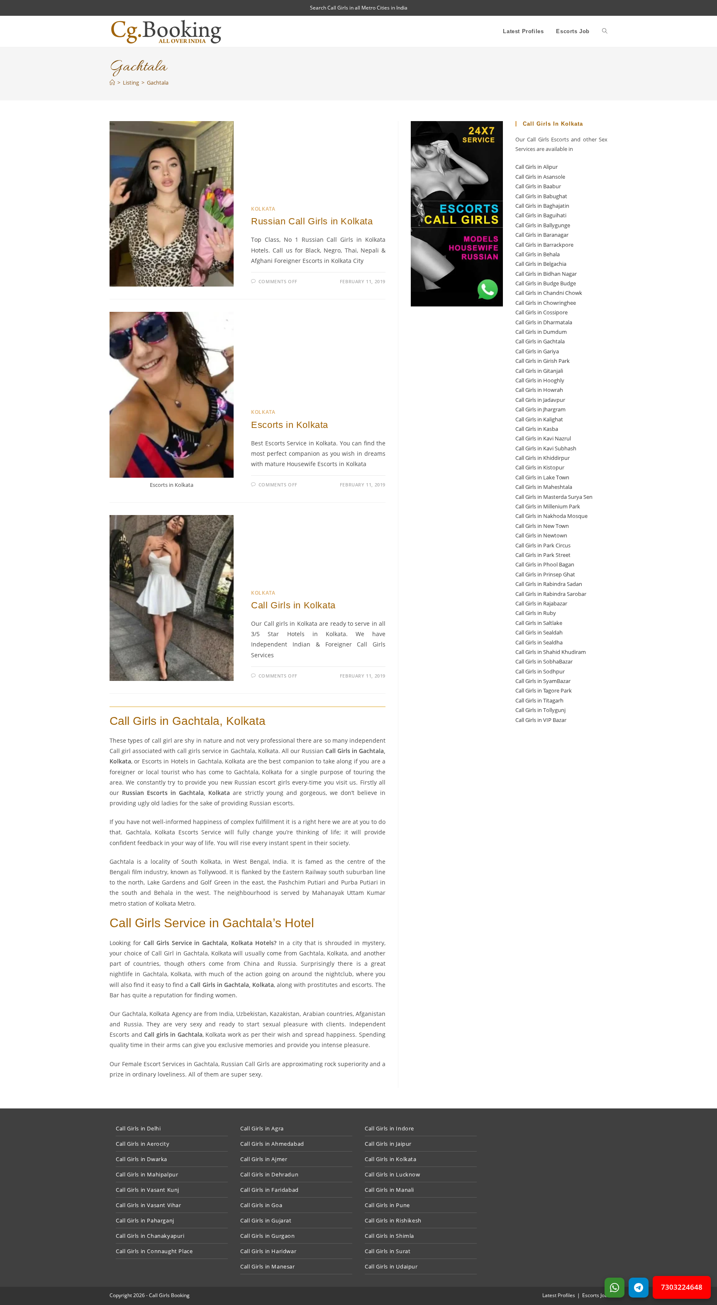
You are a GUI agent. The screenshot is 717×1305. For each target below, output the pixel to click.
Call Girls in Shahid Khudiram (550, 652)
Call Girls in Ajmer (263, 1159)
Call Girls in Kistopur (539, 467)
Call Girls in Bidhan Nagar (546, 273)
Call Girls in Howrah (539, 390)
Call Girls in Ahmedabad (272, 1143)
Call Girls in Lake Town (542, 477)
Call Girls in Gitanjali (539, 370)
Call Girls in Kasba (536, 429)
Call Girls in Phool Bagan (544, 564)
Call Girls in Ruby (535, 613)
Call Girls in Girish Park (542, 361)
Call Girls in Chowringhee (545, 302)
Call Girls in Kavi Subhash (545, 448)
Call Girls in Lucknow (392, 1174)
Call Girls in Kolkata (293, 605)
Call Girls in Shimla (389, 1235)
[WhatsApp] (614, 1288)
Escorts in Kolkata (289, 425)
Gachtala (157, 82)
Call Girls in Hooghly (539, 380)
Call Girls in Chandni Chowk (548, 292)
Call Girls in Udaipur (391, 1266)
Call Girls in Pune (387, 1205)
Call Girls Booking (169, 1295)
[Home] (112, 82)
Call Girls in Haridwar (268, 1251)
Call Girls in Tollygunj (540, 710)
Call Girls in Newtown (541, 535)
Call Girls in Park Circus (543, 545)
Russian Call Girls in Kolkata (312, 221)
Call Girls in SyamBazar (543, 681)
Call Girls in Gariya (537, 351)
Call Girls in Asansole (540, 176)
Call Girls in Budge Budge (545, 283)
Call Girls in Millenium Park (547, 506)
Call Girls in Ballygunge (542, 225)
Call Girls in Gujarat (266, 1220)
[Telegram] (639, 1288)
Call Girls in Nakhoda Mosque (551, 516)
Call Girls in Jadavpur (540, 399)
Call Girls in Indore (389, 1128)
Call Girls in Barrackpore (544, 244)
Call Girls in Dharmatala (543, 322)
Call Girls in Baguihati (540, 215)
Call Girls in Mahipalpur (147, 1174)
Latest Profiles (558, 1295)
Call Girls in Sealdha (539, 642)
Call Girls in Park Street (543, 555)
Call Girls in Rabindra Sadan (548, 584)
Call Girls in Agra (262, 1128)
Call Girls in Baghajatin (542, 205)
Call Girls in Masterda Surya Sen (554, 497)
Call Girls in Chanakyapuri (150, 1235)
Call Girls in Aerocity (142, 1143)
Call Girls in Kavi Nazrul (543, 438)
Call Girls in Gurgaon (267, 1235)
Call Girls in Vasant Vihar (148, 1205)
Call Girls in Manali (389, 1189)
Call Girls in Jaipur (388, 1143)
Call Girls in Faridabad (269, 1189)
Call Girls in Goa (261, 1205)
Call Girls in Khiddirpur (542, 458)
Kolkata (263, 208)
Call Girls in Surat (387, 1251)
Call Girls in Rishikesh (393, 1220)
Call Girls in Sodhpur (540, 671)
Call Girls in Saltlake (538, 623)
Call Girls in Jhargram (540, 409)
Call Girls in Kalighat (539, 419)
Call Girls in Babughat (541, 196)
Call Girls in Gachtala (540, 341)
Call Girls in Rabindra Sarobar (550, 594)
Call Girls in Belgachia (540, 263)
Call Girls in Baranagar (541, 234)
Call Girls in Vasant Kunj (147, 1189)
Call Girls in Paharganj (145, 1220)
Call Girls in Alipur (536, 166)
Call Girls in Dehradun (269, 1174)
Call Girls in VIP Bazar (540, 720)
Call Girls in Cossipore (541, 312)
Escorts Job (594, 1295)
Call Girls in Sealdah (539, 632)
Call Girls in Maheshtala (543, 487)
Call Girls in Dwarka (141, 1159)
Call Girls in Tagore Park (543, 690)
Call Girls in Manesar (267, 1266)
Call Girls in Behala (537, 254)
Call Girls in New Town (542, 526)
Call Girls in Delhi (138, 1128)
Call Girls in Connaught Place (154, 1251)
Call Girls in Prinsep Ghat (545, 574)
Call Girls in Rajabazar (541, 603)
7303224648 (681, 1287)
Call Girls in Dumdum (541, 331)
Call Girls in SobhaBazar (544, 661)
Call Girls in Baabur (538, 186)
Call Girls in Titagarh (539, 700)
